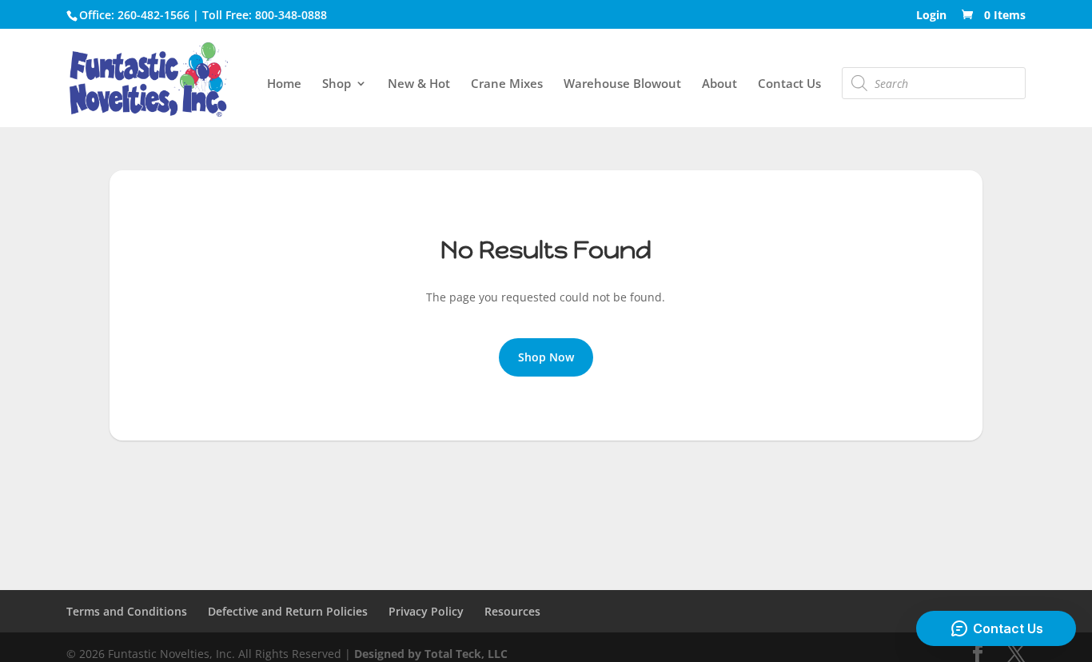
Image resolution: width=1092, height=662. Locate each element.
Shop (336, 84)
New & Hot (419, 84)
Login (931, 16)
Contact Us (789, 84)
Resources (512, 611)
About (719, 84)
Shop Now (546, 357)
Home (284, 84)
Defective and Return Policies (288, 611)
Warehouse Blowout (622, 84)
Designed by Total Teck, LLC (431, 653)
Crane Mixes (507, 84)
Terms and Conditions (126, 611)
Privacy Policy (426, 611)
